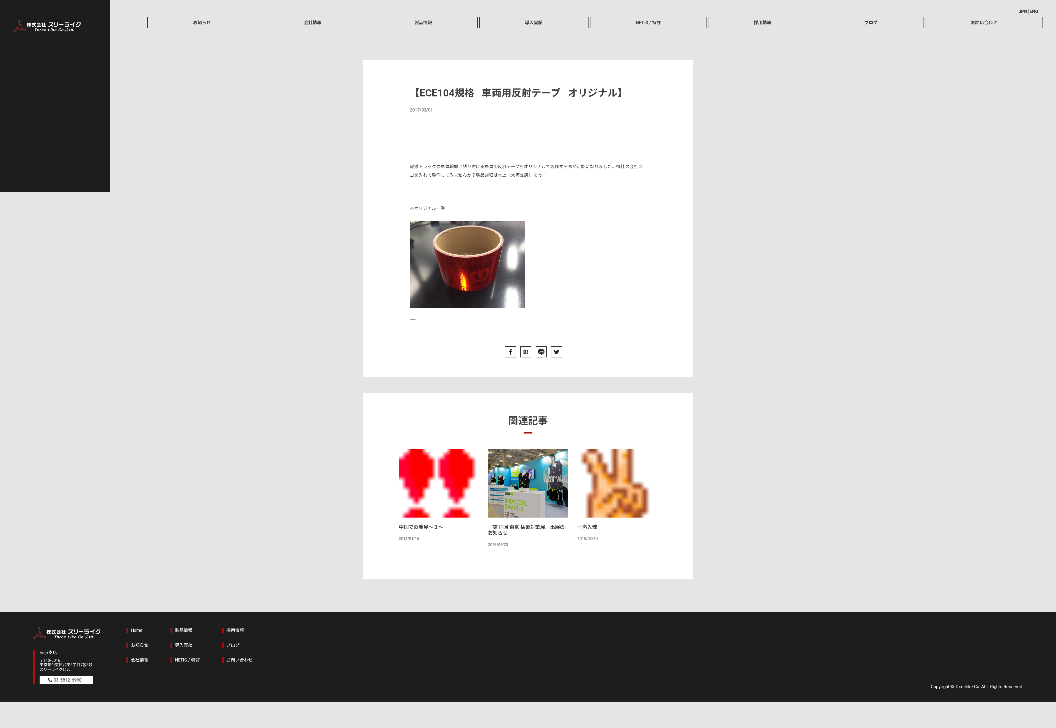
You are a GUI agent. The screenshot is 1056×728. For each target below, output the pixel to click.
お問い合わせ (984, 22)
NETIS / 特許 (648, 22)
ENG (1034, 11)
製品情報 (423, 22)
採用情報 (762, 22)
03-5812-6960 (68, 680)
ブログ (871, 22)
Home (136, 630)
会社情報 (312, 22)
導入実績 (534, 22)
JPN (1023, 11)
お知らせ (202, 22)
